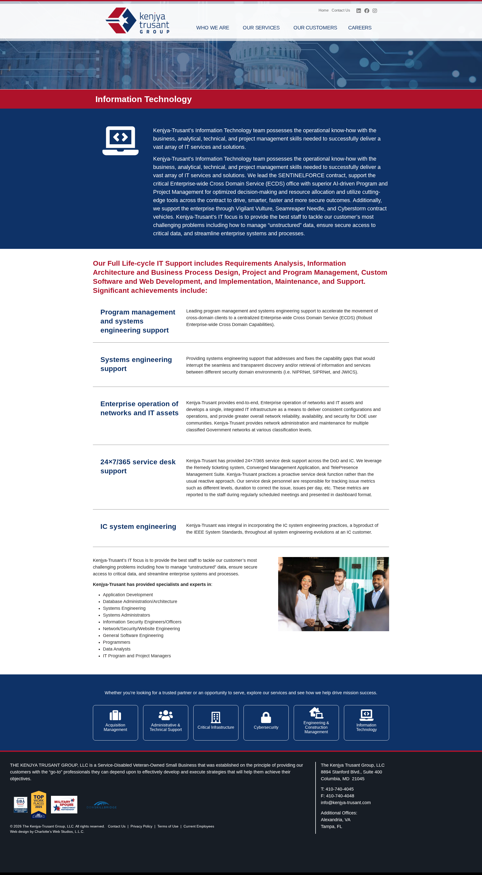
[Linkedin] (359, 11)
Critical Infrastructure (216, 727)
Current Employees (199, 826)
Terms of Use (167, 826)
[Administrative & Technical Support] (165, 715)
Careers (360, 27)
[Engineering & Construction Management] (316, 713)
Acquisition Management (115, 727)
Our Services (261, 27)
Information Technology (366, 727)
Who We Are (212, 27)
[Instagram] (375, 11)
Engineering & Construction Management (316, 727)
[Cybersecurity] (266, 717)
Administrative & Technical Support (166, 727)
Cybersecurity (266, 727)
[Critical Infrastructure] (215, 717)
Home (324, 10)
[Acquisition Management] (115, 715)
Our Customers (315, 27)
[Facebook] (367, 11)
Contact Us (341, 10)
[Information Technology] (366, 715)
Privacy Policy (141, 826)
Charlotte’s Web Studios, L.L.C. (59, 832)
